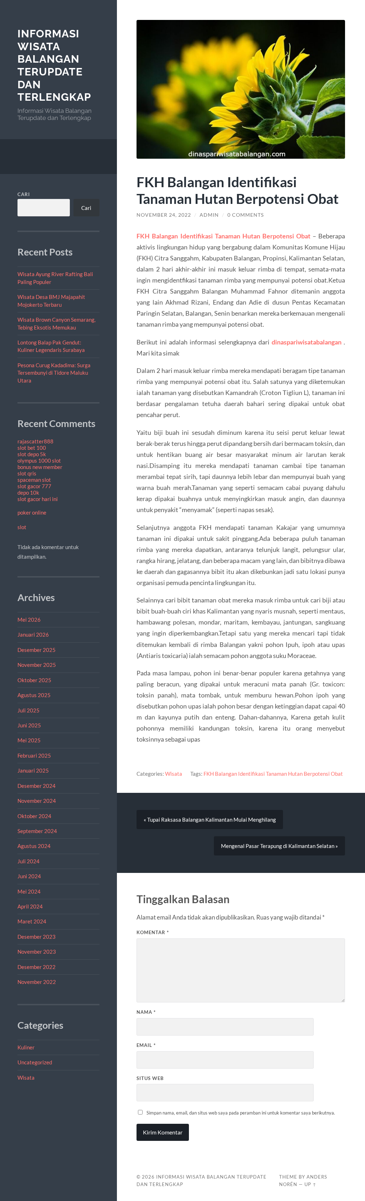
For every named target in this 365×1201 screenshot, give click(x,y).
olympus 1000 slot (39, 460)
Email (146, 1045)
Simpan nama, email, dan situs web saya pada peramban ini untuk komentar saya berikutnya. (240, 1113)
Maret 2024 (31, 921)
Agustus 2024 (34, 846)
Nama (146, 1012)
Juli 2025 (28, 710)
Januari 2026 (33, 634)
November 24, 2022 (164, 215)
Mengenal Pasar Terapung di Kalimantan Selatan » (279, 846)
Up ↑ (310, 1184)
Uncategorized (34, 1062)
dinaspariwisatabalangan (306, 342)
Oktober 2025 (34, 680)
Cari (23, 194)
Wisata (26, 1077)
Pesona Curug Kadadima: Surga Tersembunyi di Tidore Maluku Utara (54, 373)
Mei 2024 (29, 891)
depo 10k (28, 492)
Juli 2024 (28, 861)
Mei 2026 (29, 619)
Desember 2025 (36, 650)
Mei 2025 (29, 740)
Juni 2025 (29, 725)
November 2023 (36, 951)
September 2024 (37, 831)
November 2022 (36, 982)
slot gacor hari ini (37, 499)
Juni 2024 (29, 876)
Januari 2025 (33, 770)
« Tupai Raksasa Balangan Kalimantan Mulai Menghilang (210, 819)
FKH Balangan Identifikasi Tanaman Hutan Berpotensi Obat (273, 773)
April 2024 (30, 906)
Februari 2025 (34, 755)
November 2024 (36, 800)
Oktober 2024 (34, 816)
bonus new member (39, 467)
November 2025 (36, 665)
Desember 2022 (36, 967)
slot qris (26, 473)
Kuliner (26, 1047)
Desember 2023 (36, 936)
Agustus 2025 (34, 695)
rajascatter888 (35, 441)
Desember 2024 (36, 786)
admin (209, 215)
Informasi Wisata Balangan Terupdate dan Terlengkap (54, 65)
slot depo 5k (31, 454)
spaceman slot (34, 479)
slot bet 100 (31, 447)
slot (21, 527)
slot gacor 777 (34, 486)
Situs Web (150, 1078)
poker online (31, 512)
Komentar (153, 932)
